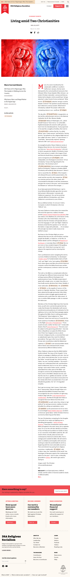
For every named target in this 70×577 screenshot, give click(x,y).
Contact (49, 6)
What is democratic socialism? (21, 575)
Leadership (36, 540)
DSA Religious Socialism (11, 538)
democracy (54, 285)
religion (64, 110)
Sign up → (32, 522)
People (56, 538)
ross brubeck (8, 95)
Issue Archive (37, 557)
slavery (44, 288)
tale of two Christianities (54, 149)
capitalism (43, 408)
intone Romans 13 (52, 327)
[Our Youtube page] (6, 566)
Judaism (58, 449)
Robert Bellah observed (55, 410)
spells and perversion (56, 141)
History (56, 540)
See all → (6, 107)
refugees (57, 157)
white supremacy (45, 166)
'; (25, 562)
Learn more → (7, 550)
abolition (65, 285)
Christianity (48, 101)
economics (60, 320)
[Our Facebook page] (3, 566)
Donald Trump (52, 114)
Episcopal (43, 120)
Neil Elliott (35, 25)
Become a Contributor (40, 559)
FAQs (55, 559)
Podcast (56, 542)
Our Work (36, 542)
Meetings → (10, 522)
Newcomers (58, 555)
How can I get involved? (39, 575)
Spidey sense (43, 259)
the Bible (65, 261)
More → (40, 477)
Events (56, 557)
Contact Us (36, 544)
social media (44, 131)
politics (48, 457)
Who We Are (37, 538)
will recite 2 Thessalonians (53, 322)
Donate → (54, 522)
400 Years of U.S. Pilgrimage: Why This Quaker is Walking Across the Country (15, 91)
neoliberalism (44, 402)
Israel (49, 343)
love (66, 177)
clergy (61, 243)
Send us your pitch (61, 491)
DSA (62, 1)
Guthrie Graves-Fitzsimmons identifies (54, 214)
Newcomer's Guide (53, 1)
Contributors (37, 555)
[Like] (38, 33)
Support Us (58, 6)
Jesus (55, 172)
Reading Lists (58, 547)
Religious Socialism (20, 6)
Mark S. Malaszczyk (10, 104)
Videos (56, 544)
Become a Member (39, 547)
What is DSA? (5, 575)
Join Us (43, 1)
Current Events (35, 16)
